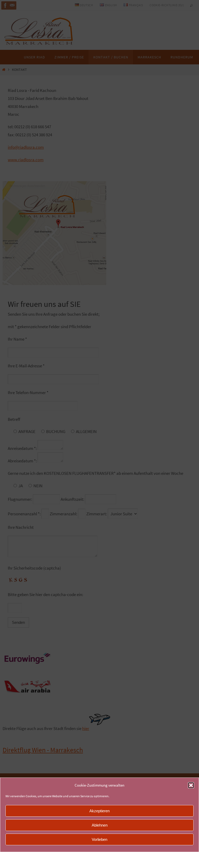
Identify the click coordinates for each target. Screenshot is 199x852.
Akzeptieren (99, 811)
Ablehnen (100, 825)
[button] (191, 785)
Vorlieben (99, 839)
